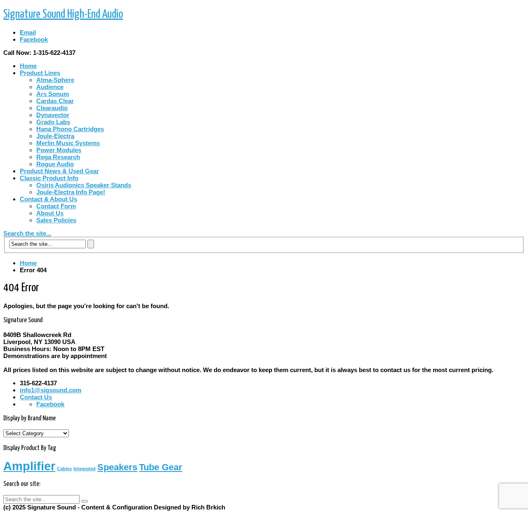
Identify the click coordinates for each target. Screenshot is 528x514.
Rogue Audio (55, 163)
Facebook (34, 39)
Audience (50, 86)
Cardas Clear (55, 100)
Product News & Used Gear (59, 170)
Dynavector (52, 114)
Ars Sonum (52, 93)
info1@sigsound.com (50, 390)
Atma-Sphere (55, 79)
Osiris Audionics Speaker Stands (83, 185)
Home (28, 65)
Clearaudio (52, 107)
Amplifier (29, 466)
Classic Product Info (49, 178)
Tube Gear (160, 467)
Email (28, 32)
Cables (64, 468)
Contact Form (56, 206)
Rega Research (58, 156)
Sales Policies (56, 220)
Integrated (84, 468)
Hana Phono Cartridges (70, 128)
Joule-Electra (55, 135)
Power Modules (58, 149)
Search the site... (27, 233)
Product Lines (40, 72)
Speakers (117, 467)
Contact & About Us (48, 199)
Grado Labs (53, 121)
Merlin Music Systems (68, 142)
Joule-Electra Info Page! (70, 192)
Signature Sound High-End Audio (63, 14)
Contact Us (36, 397)
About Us (50, 213)
